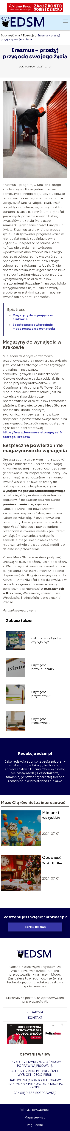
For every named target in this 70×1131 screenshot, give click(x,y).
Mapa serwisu (35, 1117)
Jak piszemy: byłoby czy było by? (46, 640)
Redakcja (35, 1012)
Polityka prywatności (35, 1110)
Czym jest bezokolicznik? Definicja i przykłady (46, 667)
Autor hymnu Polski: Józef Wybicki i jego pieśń (35, 1073)
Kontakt (35, 1018)
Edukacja (29, 35)
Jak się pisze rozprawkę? (34, 1093)
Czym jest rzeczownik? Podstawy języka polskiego (43, 721)
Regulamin (35, 1125)
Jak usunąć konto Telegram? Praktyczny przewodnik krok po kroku (35, 1083)
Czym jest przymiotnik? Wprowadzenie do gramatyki (45, 694)
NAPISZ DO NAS (35, 927)
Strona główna (10, 35)
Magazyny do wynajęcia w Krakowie (33, 317)
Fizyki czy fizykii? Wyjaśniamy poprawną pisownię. (35, 1064)
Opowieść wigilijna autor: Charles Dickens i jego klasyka (54, 860)
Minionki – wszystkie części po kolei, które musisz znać (53, 815)
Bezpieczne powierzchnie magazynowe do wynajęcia (34, 327)
